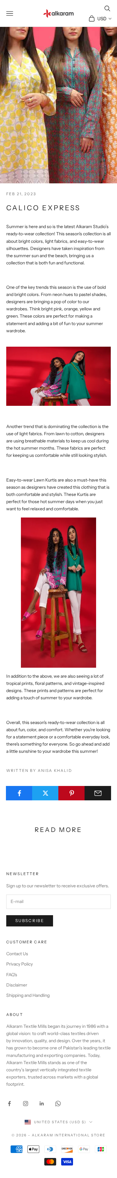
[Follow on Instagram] (25, 1103)
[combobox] (104, 18)
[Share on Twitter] (45, 793)
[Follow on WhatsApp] (58, 1103)
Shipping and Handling (28, 995)
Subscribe (29, 920)
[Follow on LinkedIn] (42, 1103)
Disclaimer (16, 985)
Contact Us (17, 953)
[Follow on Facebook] (9, 1103)
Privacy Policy (19, 964)
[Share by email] (98, 793)
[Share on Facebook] (19, 793)
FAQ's (11, 974)
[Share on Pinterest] (72, 793)
